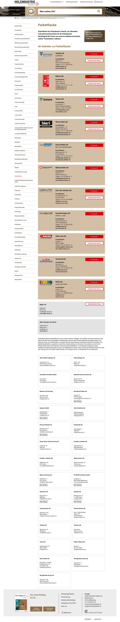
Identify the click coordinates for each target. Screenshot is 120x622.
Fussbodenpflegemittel (21, 77)
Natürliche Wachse (20, 150)
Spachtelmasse (19, 241)
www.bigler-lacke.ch (46, 313)
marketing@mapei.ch (80, 466)
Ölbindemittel (18, 163)
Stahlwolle (17, 250)
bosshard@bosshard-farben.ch (82, 398)
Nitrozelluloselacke (20, 155)
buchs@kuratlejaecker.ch (47, 466)
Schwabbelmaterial (20, 237)
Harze (16, 94)
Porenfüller (18, 211)
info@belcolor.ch (44, 399)
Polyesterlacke (19, 203)
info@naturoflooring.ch (46, 482)
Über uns (64, 606)
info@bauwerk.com (79, 382)
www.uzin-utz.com (62, 203)
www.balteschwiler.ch (63, 180)
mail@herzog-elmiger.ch (46, 432)
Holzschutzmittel (19, 102)
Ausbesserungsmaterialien (22, 38)
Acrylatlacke (18, 30)
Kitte (16, 106)
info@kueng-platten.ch (63, 158)
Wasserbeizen (19, 275)
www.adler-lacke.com (63, 249)
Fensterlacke (18, 68)
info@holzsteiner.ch (79, 517)
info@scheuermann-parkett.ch (48, 516)
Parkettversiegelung (20, 186)
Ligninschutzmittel (20, 123)
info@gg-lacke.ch (79, 415)
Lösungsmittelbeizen (21, 133)
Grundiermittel (19, 89)
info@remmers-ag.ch (45, 499)
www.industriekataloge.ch (93, 604)
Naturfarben (18, 146)
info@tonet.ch (44, 549)
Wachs (16, 271)
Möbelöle (17, 142)
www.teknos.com (61, 112)
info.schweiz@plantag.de (81, 482)
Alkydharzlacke (19, 34)
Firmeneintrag (65, 597)
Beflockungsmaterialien (21, 43)
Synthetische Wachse (21, 254)
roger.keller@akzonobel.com (48, 365)
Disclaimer (88, 619)
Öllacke (17, 167)
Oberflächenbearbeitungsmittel (30, 18)
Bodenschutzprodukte (21, 55)
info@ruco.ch (60, 295)
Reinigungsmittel (19, 216)
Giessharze (18, 81)
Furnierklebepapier (20, 72)
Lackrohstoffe (18, 111)
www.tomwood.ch (61, 272)
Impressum (97, 619)
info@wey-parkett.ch (45, 567)
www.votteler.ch (61, 68)
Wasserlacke (18, 279)
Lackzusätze (18, 115)
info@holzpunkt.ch (79, 432)
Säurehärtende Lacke (20, 220)
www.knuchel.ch (61, 228)
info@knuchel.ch (61, 226)
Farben (17, 60)
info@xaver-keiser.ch (45, 449)
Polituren (17, 199)
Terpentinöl (18, 258)
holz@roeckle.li (78, 499)
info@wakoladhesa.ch (80, 549)
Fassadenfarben (19, 64)
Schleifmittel (18, 233)
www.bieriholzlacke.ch (63, 134)
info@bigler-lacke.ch (46, 312)
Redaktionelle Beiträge (68, 600)
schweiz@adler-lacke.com (64, 247)
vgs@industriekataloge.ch (93, 606)
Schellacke (18, 224)
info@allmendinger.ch (80, 365)
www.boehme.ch (61, 89)
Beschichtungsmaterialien (22, 47)
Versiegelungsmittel (20, 267)
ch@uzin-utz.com (61, 201)
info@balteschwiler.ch (63, 178)
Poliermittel (18, 194)
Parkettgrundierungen (21, 172)
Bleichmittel (18, 51)
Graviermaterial (19, 85)
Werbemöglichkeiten (67, 594)
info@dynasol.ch (44, 415)
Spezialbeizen (19, 245)
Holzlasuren (18, 98)
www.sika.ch (43, 331)
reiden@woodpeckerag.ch (81, 566)
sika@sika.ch (44, 329)
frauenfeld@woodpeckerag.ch (48, 583)
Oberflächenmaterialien (21, 159)
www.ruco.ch (60, 297)
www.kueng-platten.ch (63, 160)
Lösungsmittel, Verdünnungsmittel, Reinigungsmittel (24, 128)
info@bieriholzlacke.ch (63, 133)
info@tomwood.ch (62, 270)
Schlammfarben (19, 228)
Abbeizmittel (18, 26)
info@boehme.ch (61, 87)
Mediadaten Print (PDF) (68, 603)
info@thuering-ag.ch (45, 532)
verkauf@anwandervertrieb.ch (48, 382)
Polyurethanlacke (19, 207)
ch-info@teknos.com (62, 110)
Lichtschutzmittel (19, 119)
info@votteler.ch (61, 66)
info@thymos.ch (78, 532)
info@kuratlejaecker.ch (80, 449)
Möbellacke (18, 138)
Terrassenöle (18, 262)
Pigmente (17, 190)
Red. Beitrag (77, 401)
